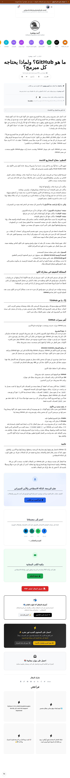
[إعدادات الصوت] (38, 77)
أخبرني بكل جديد (25, 615)
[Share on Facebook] (41, 681)
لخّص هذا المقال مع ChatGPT (55, 110)
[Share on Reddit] (34, 681)
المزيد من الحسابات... (35, 540)
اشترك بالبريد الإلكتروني (43, 615)
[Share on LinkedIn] (37, 681)
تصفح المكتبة (34, 576)
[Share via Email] (27, 681)
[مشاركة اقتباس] (26, 77)
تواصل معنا (30, 100)
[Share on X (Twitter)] (44, 681)
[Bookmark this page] (20, 681)
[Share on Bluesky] (31, 681)
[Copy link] (24, 681)
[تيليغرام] (25, 531)
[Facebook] (36, 97)
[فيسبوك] (44, 531)
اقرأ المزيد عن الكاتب (34, 500)
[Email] (39, 97)
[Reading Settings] (4, 774)
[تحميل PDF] (22, 77)
